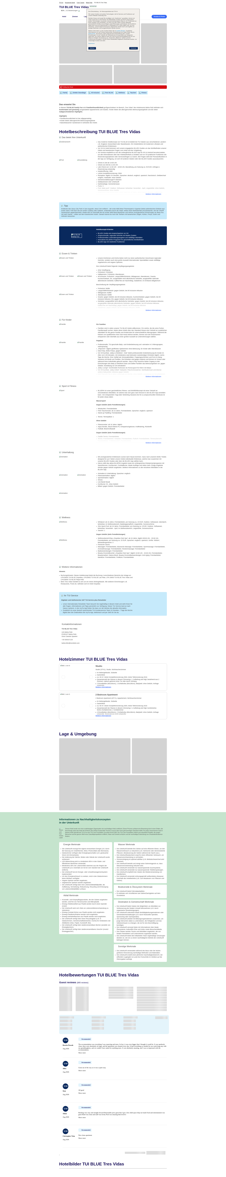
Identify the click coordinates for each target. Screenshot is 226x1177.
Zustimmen (133, 48)
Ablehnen (92, 48)
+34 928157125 (67, 640)
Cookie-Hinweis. (120, 30)
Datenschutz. (92, 33)
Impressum (91, 43)
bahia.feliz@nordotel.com (71, 643)
